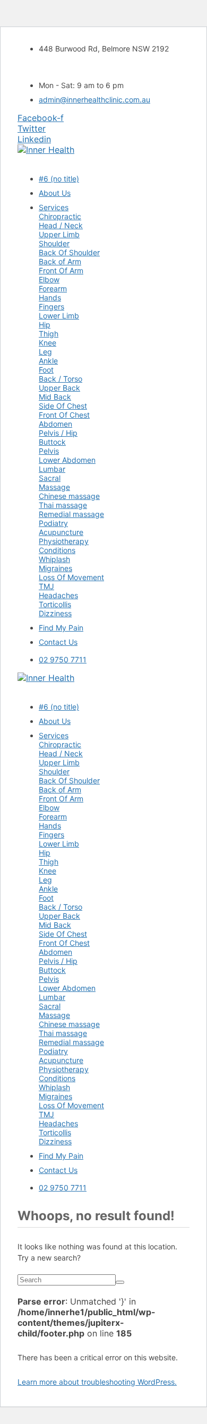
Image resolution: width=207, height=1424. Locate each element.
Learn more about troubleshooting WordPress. (97, 1381)
